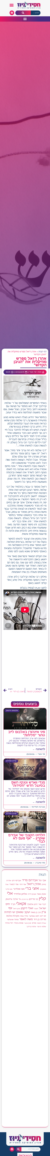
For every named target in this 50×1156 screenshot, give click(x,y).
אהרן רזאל (34, 884)
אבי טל (42, 880)
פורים (34, 923)
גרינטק (9, 899)
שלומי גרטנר (41, 927)
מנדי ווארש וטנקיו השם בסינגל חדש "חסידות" (28, 784)
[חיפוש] (23, 12)
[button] (11, 5)
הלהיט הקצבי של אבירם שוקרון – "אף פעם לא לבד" (26, 838)
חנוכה (36, 909)
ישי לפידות (9, 912)
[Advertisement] (25, 659)
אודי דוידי (22, 884)
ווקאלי (21, 904)
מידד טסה (24, 916)
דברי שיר (42, 904)
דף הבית (42, 352)
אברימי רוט (16, 881)
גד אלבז (17, 899)
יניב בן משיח (36, 912)
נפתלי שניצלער (12, 920)
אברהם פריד (30, 880)
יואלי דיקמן (27, 908)
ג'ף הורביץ (25, 899)
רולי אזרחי (9, 923)
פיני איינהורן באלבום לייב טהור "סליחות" (26, 733)
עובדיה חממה (41, 923)
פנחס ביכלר (18, 923)
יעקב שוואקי (23, 912)
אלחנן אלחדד (20, 894)
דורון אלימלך (32, 904)
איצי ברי (32, 888)
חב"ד (13, 904)
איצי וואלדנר (19, 889)
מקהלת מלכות (12, 916)
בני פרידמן (33, 899)
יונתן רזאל (16, 909)
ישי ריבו (43, 916)
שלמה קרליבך (31, 926)
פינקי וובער (27, 923)
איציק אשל (41, 894)
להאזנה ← (39, 749)
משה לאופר (26, 919)
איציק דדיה (32, 894)
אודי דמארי (13, 884)
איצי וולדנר (8, 889)
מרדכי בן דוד (40, 919)
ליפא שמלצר (34, 916)
